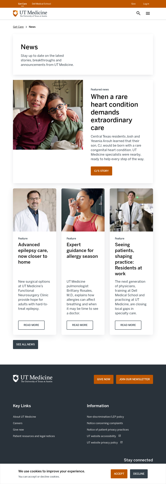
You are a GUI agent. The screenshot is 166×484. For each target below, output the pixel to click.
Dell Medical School (41, 4)
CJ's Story (101, 170)
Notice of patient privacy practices (108, 429)
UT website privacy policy (114, 442)
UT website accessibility (113, 436)
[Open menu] (147, 14)
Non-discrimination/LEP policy (105, 416)
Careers (17, 423)
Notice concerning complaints (105, 423)
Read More (31, 325)
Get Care (22, 4)
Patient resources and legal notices (34, 436)
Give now (29, 429)
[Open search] (138, 13)
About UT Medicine (24, 416)
